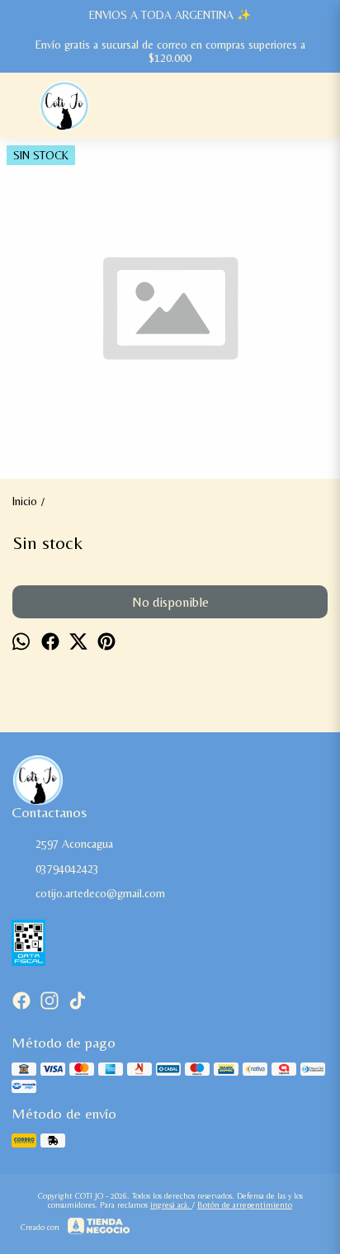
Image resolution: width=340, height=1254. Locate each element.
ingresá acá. (171, 1204)
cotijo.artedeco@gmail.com (100, 893)
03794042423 (67, 868)
